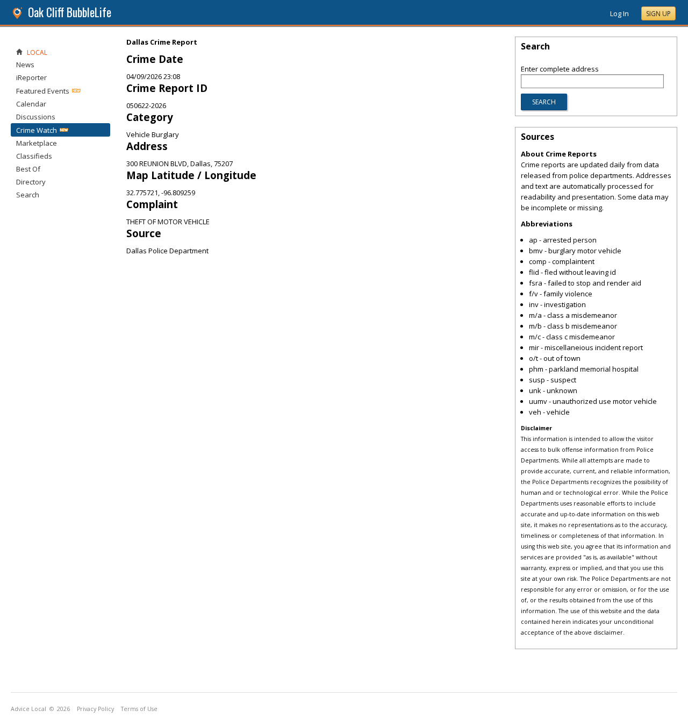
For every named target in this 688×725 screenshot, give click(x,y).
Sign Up (658, 13)
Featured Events (42, 91)
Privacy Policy (95, 709)
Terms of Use (139, 709)
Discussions (35, 117)
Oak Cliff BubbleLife (69, 12)
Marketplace (36, 143)
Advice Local (28, 709)
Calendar (31, 104)
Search (27, 195)
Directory (31, 182)
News (25, 64)
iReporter (31, 77)
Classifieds (34, 156)
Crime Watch (36, 130)
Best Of (28, 169)
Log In (619, 13)
